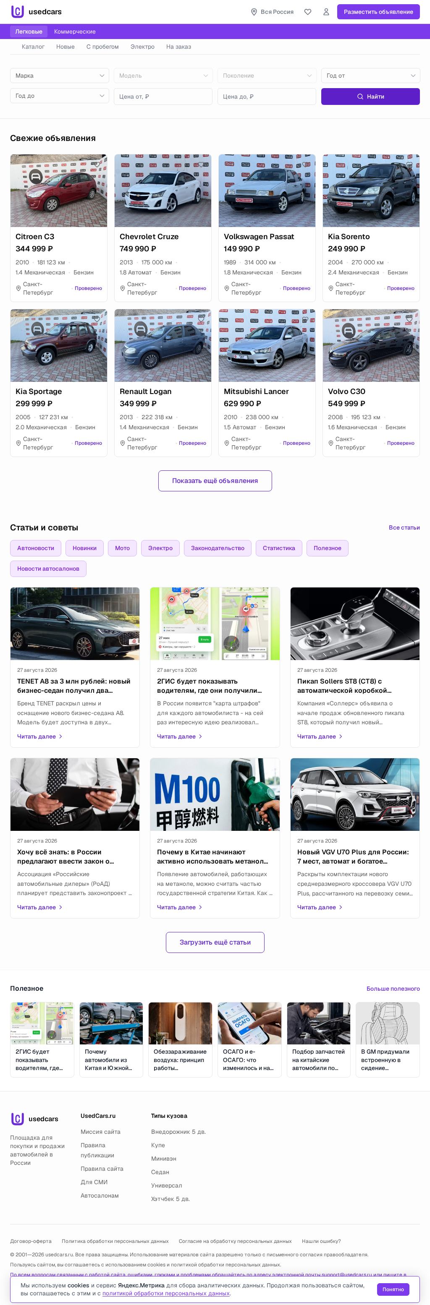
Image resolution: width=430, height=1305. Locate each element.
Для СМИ (94, 1182)
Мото (122, 548)
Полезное (327, 548)
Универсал (166, 1185)
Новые (65, 46)
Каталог (33, 46)
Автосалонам (100, 1195)
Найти (375, 96)
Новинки (85, 548)
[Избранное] (307, 11)
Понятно (393, 1289)
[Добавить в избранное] (97, 164)
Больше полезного (393, 988)
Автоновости (35, 548)
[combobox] (59, 75)
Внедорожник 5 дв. (178, 1131)
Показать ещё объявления (215, 480)
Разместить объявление (378, 12)
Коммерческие (75, 31)
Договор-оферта (31, 1241)
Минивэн (163, 1158)
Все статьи (404, 527)
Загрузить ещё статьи (215, 942)
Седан (160, 1172)
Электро (143, 46)
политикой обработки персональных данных (225, 1264)
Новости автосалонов (48, 568)
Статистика (279, 548)
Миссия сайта (101, 1131)
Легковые (28, 31)
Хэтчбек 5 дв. (170, 1199)
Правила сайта (102, 1168)
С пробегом (103, 46)
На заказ (178, 46)
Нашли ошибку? (321, 1241)
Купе (158, 1145)
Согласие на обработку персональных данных (235, 1241)
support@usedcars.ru (347, 1274)
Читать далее (36, 736)
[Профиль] (326, 11)
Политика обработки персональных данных (115, 1241)
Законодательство (217, 548)
